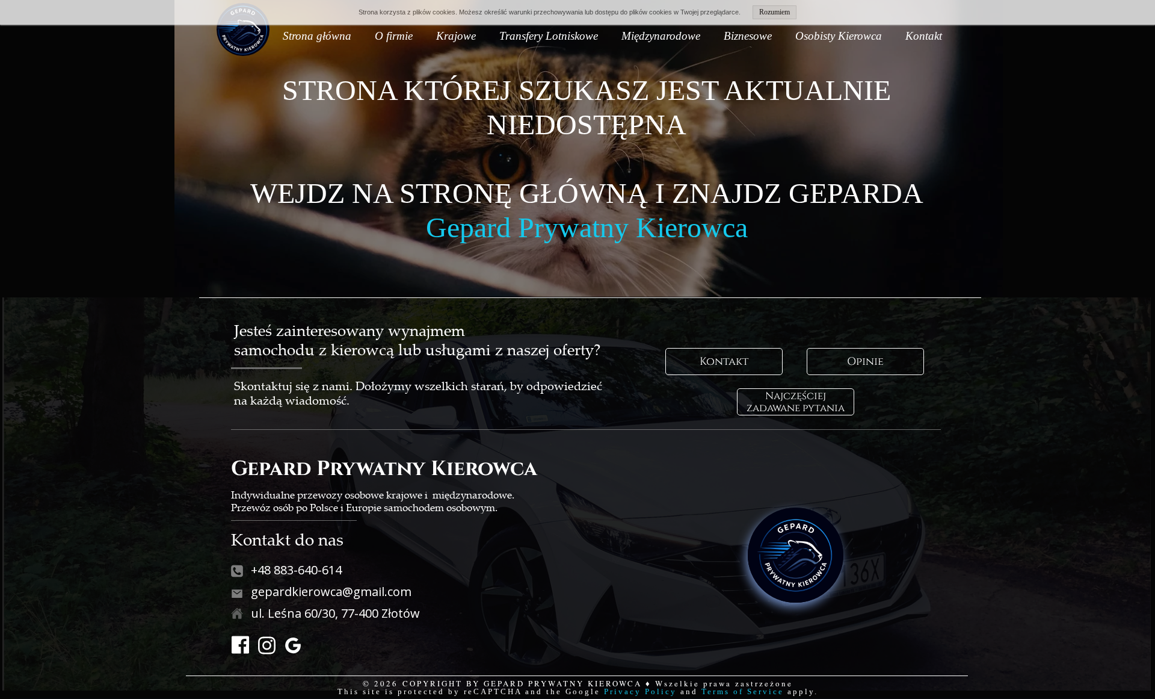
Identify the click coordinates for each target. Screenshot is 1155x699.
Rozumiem (774, 12)
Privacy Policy (640, 691)
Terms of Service (742, 691)
